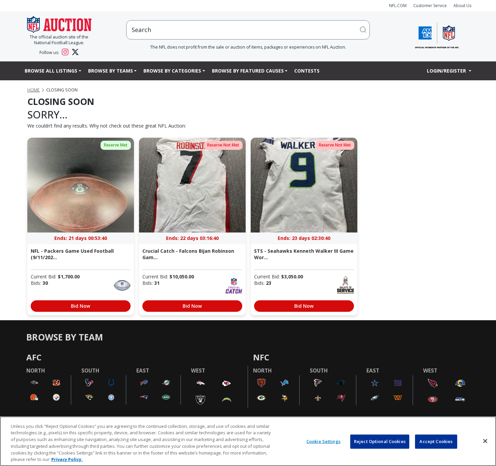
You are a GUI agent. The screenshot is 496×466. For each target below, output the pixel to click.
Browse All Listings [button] (51, 70)
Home (33, 90)
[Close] (485, 441)
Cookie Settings (323, 441)
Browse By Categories (172, 70)
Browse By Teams (110, 70)
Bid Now (80, 306)
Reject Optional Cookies (380, 441)
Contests (307, 70)
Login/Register (447, 70)
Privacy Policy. (67, 459)
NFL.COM (398, 5)
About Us (462, 5)
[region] (248, 441)
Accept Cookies (435, 441)
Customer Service (430, 5)
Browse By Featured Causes (248, 70)
